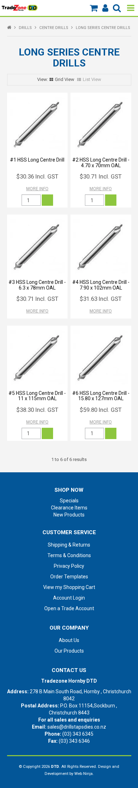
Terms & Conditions (69, 555)
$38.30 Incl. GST (37, 409)
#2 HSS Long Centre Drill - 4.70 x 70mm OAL (101, 162)
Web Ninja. (84, 773)
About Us (69, 640)
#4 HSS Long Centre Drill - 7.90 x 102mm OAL (101, 284)
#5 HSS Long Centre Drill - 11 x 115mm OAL (37, 395)
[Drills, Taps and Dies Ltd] (20, 7)
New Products (69, 515)
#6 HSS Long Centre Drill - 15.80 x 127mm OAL (101, 395)
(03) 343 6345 (77, 734)
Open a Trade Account (69, 608)
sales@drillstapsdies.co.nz (76, 727)
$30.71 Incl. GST (101, 176)
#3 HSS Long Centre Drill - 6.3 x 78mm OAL (37, 284)
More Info (37, 188)
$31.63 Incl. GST (101, 298)
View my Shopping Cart (69, 587)
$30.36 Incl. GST (37, 176)
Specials (69, 500)
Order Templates (69, 576)
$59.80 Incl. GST (101, 409)
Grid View (64, 79)
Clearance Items (69, 507)
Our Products (69, 651)
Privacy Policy (69, 566)
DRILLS (25, 27)
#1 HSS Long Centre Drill (37, 160)
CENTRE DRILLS (53, 27)
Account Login (69, 598)
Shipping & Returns (69, 545)
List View (92, 79)
